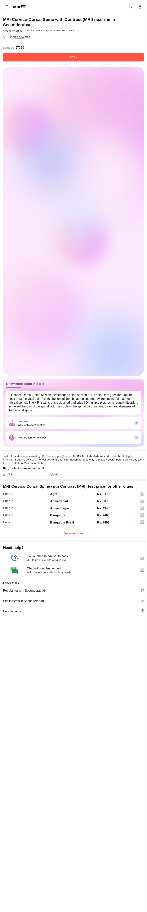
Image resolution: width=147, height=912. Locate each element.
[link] (19, 7)
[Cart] (139, 7)
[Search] (130, 7)
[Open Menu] (7, 7)
